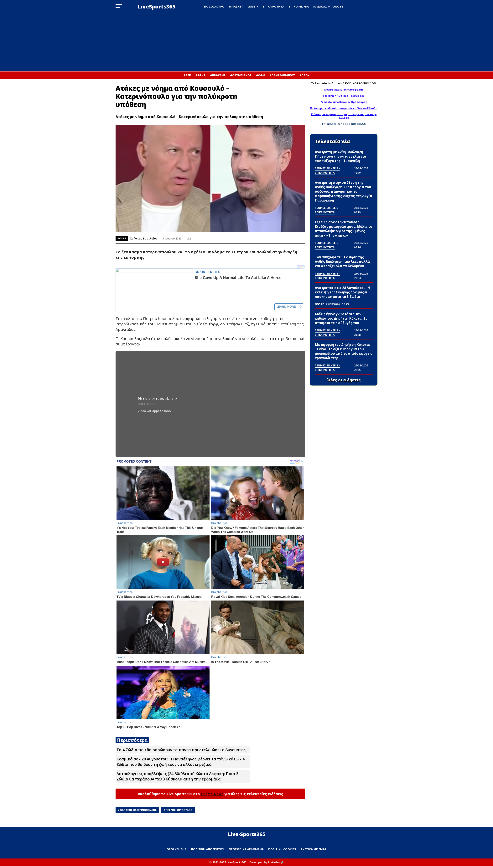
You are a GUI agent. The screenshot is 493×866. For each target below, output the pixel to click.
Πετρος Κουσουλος (179, 810)
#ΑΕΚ (187, 75)
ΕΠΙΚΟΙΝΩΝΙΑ (299, 6)
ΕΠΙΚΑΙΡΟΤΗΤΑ (273, 6)
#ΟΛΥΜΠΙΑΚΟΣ (240, 75)
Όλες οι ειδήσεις (344, 380)
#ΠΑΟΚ (304, 75)
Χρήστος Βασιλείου (144, 238)
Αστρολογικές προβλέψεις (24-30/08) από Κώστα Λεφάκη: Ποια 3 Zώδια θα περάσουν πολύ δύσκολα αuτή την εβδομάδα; (177, 776)
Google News (212, 793)
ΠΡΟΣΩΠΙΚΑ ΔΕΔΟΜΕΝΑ (246, 849)
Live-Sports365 (246, 834)
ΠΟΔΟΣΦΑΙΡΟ (214, 6)
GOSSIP (253, 6)
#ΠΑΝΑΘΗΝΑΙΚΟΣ (282, 75)
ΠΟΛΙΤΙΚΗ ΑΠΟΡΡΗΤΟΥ (207, 849)
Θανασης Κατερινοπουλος (138, 810)
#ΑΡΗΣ (200, 75)
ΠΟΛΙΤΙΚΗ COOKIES (282, 849)
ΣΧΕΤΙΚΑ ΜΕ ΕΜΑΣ (314, 849)
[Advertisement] (246, 42)
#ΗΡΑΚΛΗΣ (218, 75)
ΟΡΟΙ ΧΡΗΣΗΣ (176, 849)
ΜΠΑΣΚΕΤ (236, 6)
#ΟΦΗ (260, 75)
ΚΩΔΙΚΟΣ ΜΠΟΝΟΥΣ (328, 6)
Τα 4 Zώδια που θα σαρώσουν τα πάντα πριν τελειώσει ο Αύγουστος (181, 749)
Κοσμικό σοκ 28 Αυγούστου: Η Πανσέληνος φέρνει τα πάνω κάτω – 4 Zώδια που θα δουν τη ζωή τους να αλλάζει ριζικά (181, 761)
